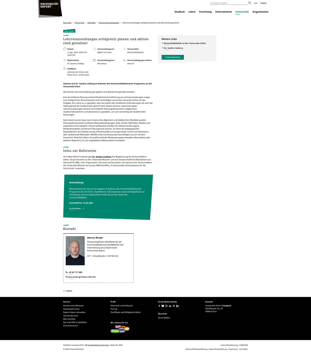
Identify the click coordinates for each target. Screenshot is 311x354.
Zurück (69, 291)
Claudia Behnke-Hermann (98, 345)
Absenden (249, 3)
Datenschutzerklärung (218, 349)
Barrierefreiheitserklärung (196, 349)
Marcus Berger (95, 237)
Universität (242, 11)
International (223, 11)
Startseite (67, 22)
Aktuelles (91, 22)
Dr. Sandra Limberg (101, 156)
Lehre (192, 11)
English (263, 3)
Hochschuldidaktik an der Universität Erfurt (185, 43)
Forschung (205, 11)
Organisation (260, 11)
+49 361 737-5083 (75, 272)
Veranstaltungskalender (108, 22)
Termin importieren (172, 57)
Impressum (233, 349)
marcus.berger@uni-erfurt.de (82, 277)
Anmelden (243, 349)
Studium (180, 11)
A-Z (255, 3)
